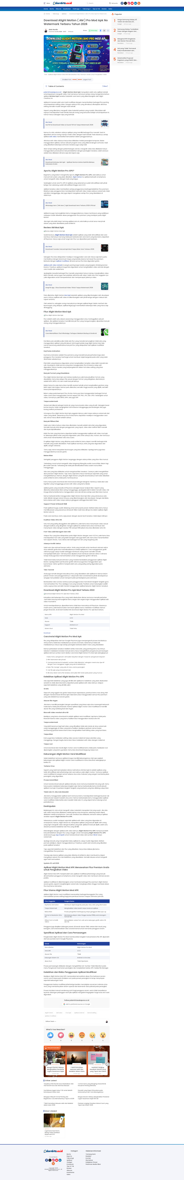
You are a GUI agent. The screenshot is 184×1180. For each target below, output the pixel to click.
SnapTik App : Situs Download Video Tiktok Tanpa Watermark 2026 (69, 288)
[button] (46, 1064)
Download (47, 633)
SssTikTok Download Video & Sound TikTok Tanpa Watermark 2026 (69, 125)
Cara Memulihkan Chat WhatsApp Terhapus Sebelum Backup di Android (71, 333)
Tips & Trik (96, 9)
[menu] (45, 3)
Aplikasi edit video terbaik (53, 265)
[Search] (87, 3)
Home (46, 9)
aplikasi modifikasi (62, 261)
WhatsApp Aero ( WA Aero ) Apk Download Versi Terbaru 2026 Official (70, 205)
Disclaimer (89, 1160)
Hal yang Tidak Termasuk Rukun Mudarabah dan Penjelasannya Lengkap (126, 49)
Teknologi (86, 9)
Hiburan (58, 9)
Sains (110, 9)
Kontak (88, 1158)
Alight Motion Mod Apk (63, 235)
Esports (69, 1156)
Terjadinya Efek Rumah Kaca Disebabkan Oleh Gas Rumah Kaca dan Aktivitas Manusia (59, 1085)
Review (104, 9)
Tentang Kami (90, 1154)
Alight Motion (77, 177)
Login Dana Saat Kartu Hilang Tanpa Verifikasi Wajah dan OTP (52, 1132)
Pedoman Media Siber (93, 1164)
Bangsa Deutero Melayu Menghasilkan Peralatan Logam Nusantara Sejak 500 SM (93, 1097)
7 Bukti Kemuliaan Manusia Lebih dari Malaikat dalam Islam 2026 (55, 1069)
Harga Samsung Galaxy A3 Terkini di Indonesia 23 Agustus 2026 (127, 21)
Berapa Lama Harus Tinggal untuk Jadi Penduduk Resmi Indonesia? (98, 1069)
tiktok (95, 835)
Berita (52, 9)
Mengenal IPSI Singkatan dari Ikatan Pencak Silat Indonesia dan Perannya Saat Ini (126, 40)
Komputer (70, 1164)
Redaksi (88, 1156)
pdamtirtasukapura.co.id (52, 92)
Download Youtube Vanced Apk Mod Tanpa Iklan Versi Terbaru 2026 (70, 249)
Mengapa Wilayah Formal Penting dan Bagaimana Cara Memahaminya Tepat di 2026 (59, 1097)
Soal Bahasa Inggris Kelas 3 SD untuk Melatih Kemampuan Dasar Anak (58, 1091)
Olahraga (76, 9)
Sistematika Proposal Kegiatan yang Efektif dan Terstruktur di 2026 (126, 59)
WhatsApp (94, 30)
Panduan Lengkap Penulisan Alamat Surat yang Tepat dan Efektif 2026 (77, 1069)
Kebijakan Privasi (91, 1162)
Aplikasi (69, 1160)
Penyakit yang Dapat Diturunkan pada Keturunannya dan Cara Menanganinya (90, 1091)
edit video (53, 137)
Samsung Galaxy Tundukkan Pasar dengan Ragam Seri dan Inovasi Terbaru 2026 (127, 30)
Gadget (69, 1162)
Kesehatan (67, 9)
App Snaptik (60, 835)
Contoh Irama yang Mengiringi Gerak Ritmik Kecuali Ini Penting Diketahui (92, 1085)
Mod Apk (67, 295)
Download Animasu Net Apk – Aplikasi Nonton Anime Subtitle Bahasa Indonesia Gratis (70, 163)
